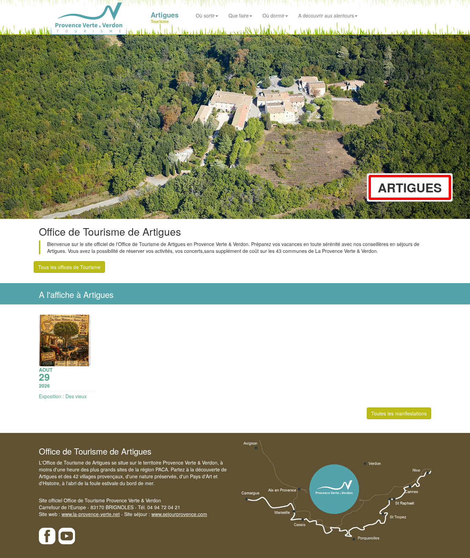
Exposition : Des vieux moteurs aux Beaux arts (65, 399)
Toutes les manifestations (399, 413)
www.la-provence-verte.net (91, 514)
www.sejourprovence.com (179, 514)
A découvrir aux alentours (326, 15)
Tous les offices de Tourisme (69, 267)
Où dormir (274, 15)
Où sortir (205, 15)
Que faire (238, 15)
